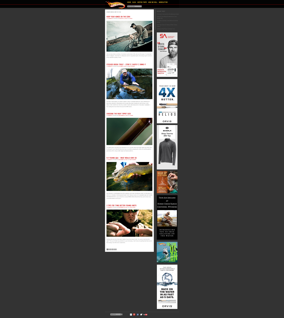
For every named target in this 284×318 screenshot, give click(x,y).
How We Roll (152, 2)
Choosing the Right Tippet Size (118, 114)
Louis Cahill (132, 207)
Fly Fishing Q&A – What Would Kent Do (121, 158)
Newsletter (163, 2)
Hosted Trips (142, 2)
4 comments (109, 66)
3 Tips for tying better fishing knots (121, 205)
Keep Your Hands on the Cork (118, 17)
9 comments (109, 115)
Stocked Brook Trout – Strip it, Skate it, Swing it (126, 64)
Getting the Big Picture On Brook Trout (166, 28)
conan (130, 18)
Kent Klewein (131, 66)
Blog (134, 2)
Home (129, 2)
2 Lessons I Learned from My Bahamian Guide (168, 14)
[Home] (115, 9)
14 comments (109, 18)
